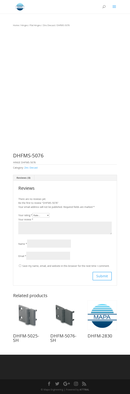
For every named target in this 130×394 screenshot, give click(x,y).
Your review (25, 219)
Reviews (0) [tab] (23, 177)
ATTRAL (84, 389)
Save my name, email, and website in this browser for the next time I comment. (66, 265)
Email (22, 256)
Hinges (24, 25)
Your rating (25, 215)
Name (22, 243)
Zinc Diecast (49, 25)
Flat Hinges (35, 25)
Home (16, 25)
